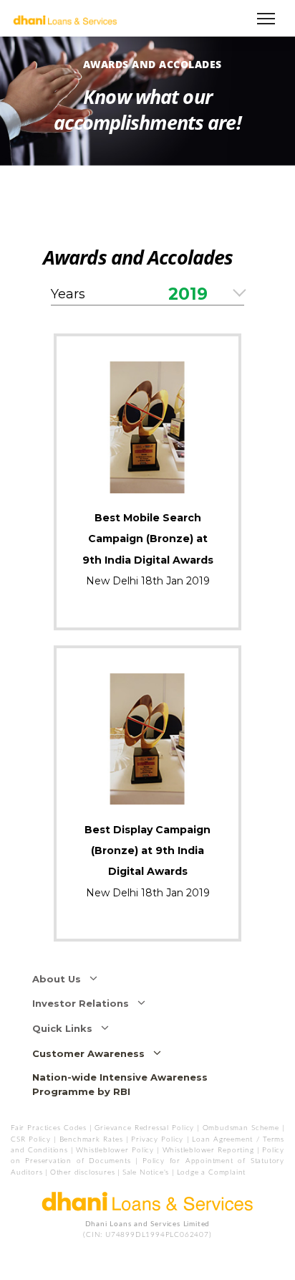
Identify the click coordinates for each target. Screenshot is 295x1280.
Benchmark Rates (91, 1139)
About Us (61, 979)
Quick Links (66, 1028)
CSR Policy (31, 1139)
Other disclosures (82, 1172)
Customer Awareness (92, 1053)
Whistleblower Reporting (208, 1150)
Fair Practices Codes (49, 1128)
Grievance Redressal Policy (144, 1128)
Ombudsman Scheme (243, 1128)
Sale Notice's (145, 1172)
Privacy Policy (157, 1139)
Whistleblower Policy (115, 1150)
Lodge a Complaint (211, 1172)
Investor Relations (84, 1003)
